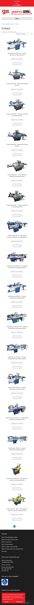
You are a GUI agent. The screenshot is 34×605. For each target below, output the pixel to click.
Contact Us (5, 570)
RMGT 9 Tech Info (7, 542)
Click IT (27, 602)
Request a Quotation (17, 59)
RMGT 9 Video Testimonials (9, 546)
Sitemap (4, 551)
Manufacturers (10, 24)
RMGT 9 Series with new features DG (12, 549)
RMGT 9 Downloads (7, 544)
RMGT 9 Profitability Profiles (9, 537)
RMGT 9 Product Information (10, 539)
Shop (17, 3)
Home (3, 24)
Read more (17, 63)
